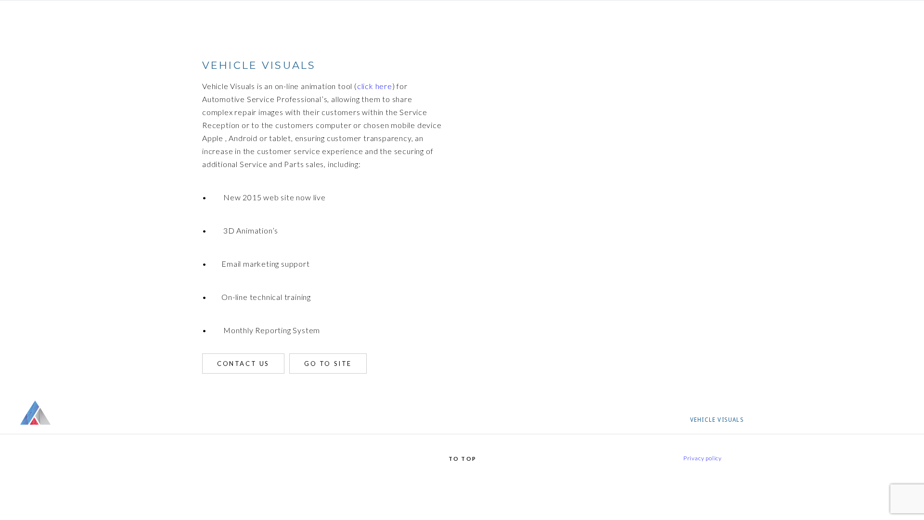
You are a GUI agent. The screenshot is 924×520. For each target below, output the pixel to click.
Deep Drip (821, 419)
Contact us (243, 363)
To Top (462, 458)
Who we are (660, 419)
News (856, 419)
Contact (889, 419)
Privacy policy (702, 458)
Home (622, 419)
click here (374, 86)
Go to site (328, 363)
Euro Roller (775, 419)
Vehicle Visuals (717, 419)
